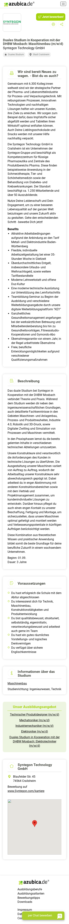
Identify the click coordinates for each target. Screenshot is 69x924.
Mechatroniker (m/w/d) (34, 720)
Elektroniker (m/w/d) (34, 731)
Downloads (24, 902)
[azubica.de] (19, 4)
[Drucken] (53, 24)
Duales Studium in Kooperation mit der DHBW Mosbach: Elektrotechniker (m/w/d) (34, 741)
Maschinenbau (17, 683)
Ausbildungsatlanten (30, 893)
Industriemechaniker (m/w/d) (34, 726)
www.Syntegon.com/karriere (26, 791)
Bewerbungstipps (28, 898)
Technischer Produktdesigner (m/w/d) (34, 714)
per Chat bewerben (40, 915)
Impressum (24, 909)
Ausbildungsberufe (29, 889)
